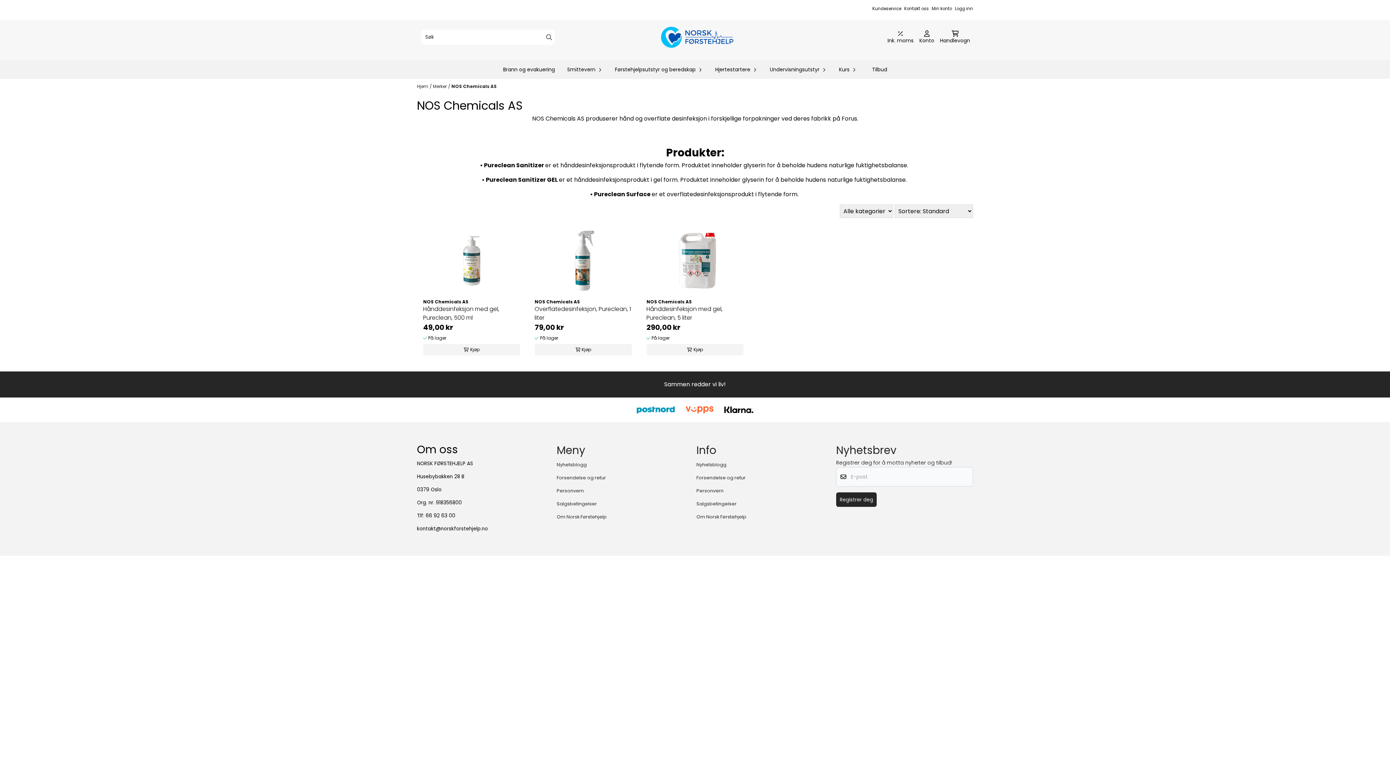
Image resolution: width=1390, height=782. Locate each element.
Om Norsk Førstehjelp (582, 517)
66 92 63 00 (440, 515)
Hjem (422, 86)
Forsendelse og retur (581, 478)
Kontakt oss (916, 9)
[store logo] (697, 37)
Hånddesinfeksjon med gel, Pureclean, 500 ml (461, 313)
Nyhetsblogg (572, 465)
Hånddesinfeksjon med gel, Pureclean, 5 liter (684, 313)
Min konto (942, 9)
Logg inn (964, 9)
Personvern (570, 491)
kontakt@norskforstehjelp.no (452, 528)
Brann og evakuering (529, 69)
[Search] (549, 37)
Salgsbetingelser (577, 504)
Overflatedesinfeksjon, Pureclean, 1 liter (583, 313)
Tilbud (879, 69)
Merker (440, 86)
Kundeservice (886, 9)
